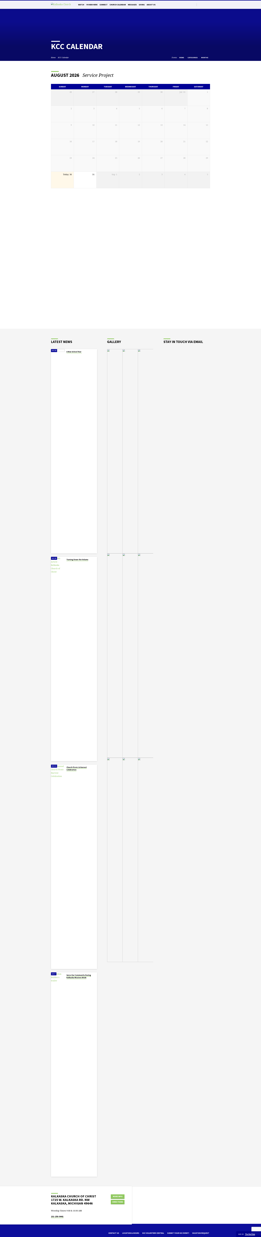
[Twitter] (199, 5)
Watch (81, 5)
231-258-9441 (57, 1216)
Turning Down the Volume (77, 559)
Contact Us (113, 1233)
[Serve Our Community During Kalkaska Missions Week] (58, 1074)
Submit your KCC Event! (178, 1233)
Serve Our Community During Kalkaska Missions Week (78, 976)
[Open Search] (194, 5)
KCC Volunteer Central (153, 1233)
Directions (117, 1202)
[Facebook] (202, 5)
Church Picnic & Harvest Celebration (76, 768)
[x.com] (56, 1234)
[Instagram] (206, 5)
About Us (151, 5)
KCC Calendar (63, 57)
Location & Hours (130, 1233)
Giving (142, 5)
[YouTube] (209, 5)
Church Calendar (118, 5)
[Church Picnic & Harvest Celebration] (58, 867)
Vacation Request (200, 1233)
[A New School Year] (58, 451)
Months (205, 58)
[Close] (258, 1234)
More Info (117, 1196)
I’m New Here (91, 5)
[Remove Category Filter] (117, 75)
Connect (104, 5)
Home (53, 57)
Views (181, 58)
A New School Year (74, 352)
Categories (193, 58)
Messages (132, 5)
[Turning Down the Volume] (58, 659)
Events (174, 57)
